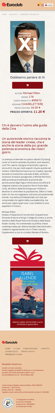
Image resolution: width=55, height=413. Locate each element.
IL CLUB (17, 348)
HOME (4, 14)
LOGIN (49, 5)
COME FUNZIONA (30, 348)
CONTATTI (45, 348)
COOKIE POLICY (11, 351)
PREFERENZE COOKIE (13, 354)
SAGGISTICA (13, 14)
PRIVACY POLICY (28, 351)
